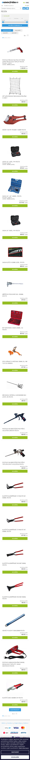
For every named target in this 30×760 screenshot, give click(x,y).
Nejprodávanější (7, 30)
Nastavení (15, 752)
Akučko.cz (25, 723)
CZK (26, 5)
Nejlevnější (17, 30)
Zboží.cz (4, 723)
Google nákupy (18, 723)
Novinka (16, 18)
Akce (10, 18)
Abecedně (14, 33)
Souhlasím (15, 757)
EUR (28, 5)
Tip (22, 18)
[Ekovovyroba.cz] (7, 2)
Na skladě (6, 16)
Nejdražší (5, 33)
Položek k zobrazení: (15, 25)
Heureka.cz (10, 723)
